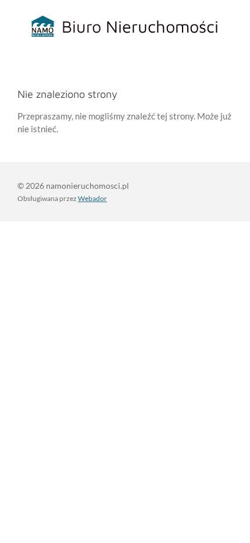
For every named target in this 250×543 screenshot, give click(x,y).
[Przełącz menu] (237, 26)
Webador (92, 198)
